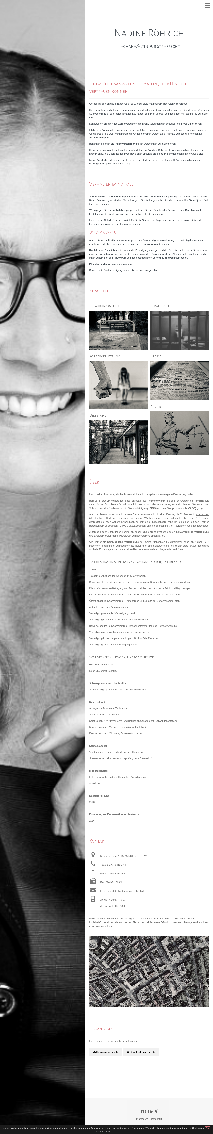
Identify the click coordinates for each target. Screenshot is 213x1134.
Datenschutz (156, 1118)
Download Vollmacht (107, 1052)
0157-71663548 (102, 232)
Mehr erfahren (103, 1131)
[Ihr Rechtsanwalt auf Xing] (156, 1111)
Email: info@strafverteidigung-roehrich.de (122, 891)
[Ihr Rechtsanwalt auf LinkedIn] (151, 1111)
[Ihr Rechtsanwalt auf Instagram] (147, 1111)
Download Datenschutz (142, 1052)
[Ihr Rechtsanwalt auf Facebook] (142, 1111)
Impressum (142, 1118)
